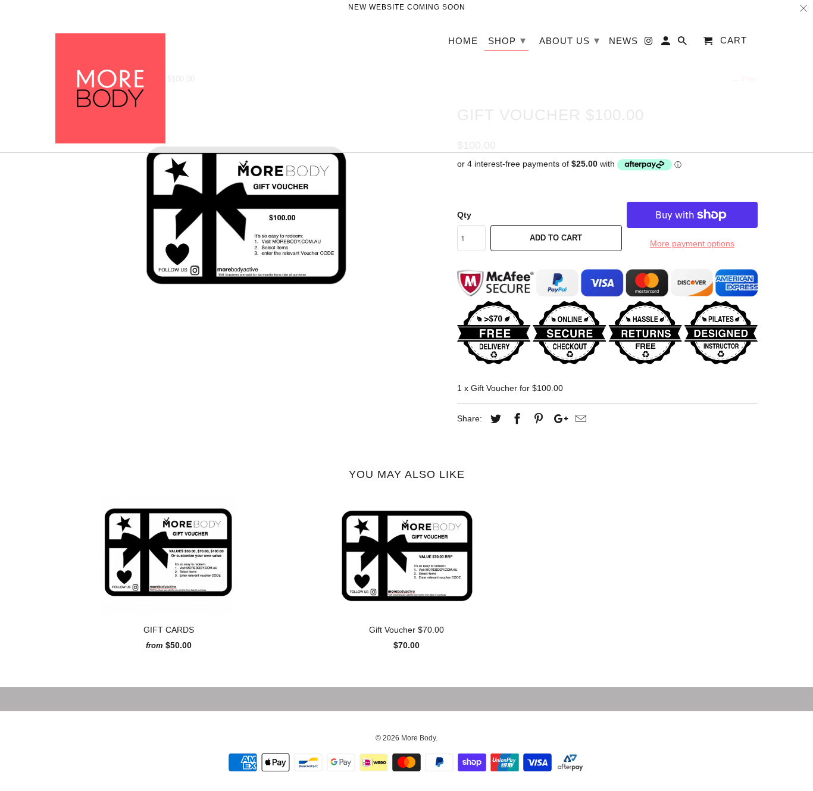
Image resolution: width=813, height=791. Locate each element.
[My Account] (666, 43)
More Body (418, 738)
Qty (464, 215)
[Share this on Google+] (557, 419)
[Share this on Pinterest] (536, 419)
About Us (569, 40)
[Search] (683, 43)
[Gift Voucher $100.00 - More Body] (250, 210)
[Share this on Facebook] (515, 419)
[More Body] (110, 83)
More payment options (692, 243)
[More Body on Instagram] (649, 43)
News (623, 41)
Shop (507, 40)
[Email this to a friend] (579, 419)
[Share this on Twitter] (494, 419)
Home (463, 41)
